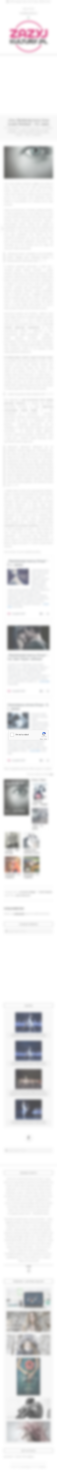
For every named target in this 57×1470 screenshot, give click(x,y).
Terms (45, 739)
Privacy (41, 739)
